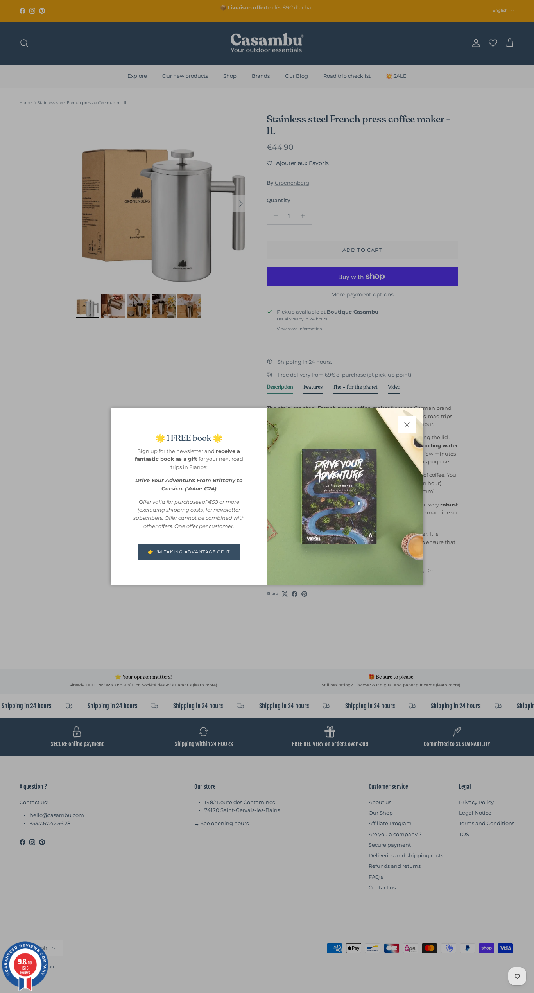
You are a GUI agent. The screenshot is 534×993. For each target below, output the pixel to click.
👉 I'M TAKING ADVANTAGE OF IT (189, 552)
